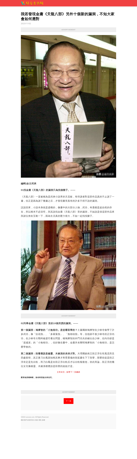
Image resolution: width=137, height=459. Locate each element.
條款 (36, 420)
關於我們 (24, 420)
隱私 (40, 420)
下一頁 (68, 401)
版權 (43, 420)
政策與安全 (31, 420)
